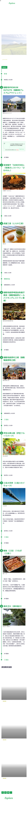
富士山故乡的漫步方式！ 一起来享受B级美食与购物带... (11, 783)
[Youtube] (8, 792)
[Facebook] (2, 792)
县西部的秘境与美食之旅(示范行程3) (11, 743)
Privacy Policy (14, 803)
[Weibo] (11, 792)
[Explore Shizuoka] (14, 798)
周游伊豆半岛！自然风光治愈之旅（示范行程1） (11, 704)
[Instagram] (5, 792)
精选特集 (4, 62)
